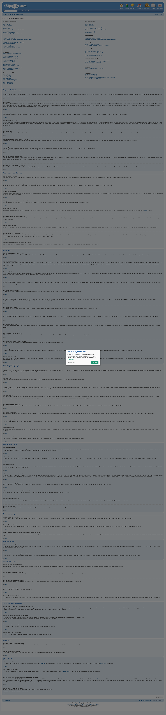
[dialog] (83, 357)
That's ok (94, 362)
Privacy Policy (70, 359)
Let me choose (71, 362)
